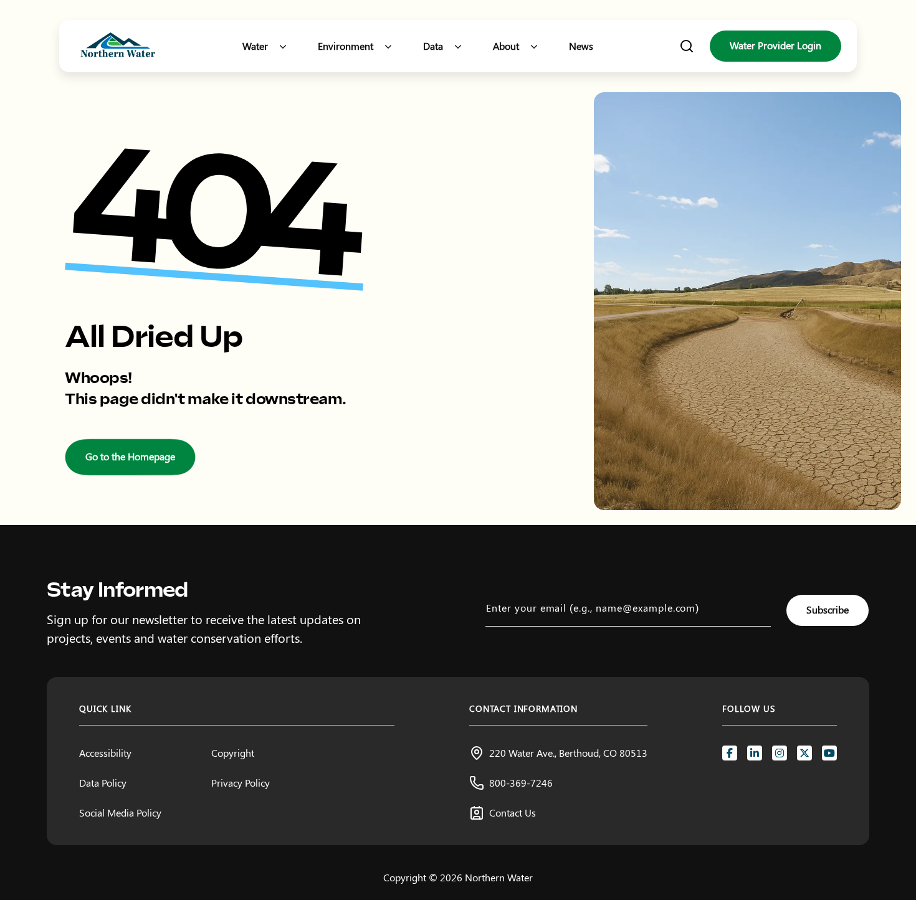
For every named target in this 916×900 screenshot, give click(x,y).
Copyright (232, 752)
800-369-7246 (521, 783)
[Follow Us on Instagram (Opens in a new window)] (779, 753)
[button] (283, 46)
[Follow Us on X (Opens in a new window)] (804, 753)
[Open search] (686, 46)
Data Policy (102, 782)
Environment (345, 45)
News (581, 45)
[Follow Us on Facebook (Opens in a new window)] (729, 753)
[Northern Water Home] (117, 46)
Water (255, 45)
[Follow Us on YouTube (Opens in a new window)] (829, 753)
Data (433, 45)
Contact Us (512, 812)
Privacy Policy (240, 782)
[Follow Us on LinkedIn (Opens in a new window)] (754, 753)
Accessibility (105, 752)
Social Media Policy (120, 812)
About (506, 45)
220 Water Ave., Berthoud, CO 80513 (568, 752)
